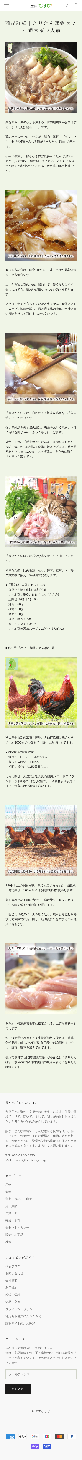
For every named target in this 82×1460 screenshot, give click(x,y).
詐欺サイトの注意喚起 (20, 1324)
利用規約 (11, 1288)
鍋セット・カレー (17, 1228)
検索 (8, 1242)
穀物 (8, 1192)
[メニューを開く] (6, 5)
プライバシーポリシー (20, 1309)
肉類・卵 (11, 1213)
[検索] (68, 6)
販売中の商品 (14, 1235)
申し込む (18, 1389)
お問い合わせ (14, 1273)
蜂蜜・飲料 (12, 1221)
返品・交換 (12, 1302)
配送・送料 (12, 1295)
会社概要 (11, 1281)
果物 (8, 1185)
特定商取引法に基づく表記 (23, 1316)
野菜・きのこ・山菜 (18, 1199)
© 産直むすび (41, 1411)
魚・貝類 (11, 1206)
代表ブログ (12, 1266)
